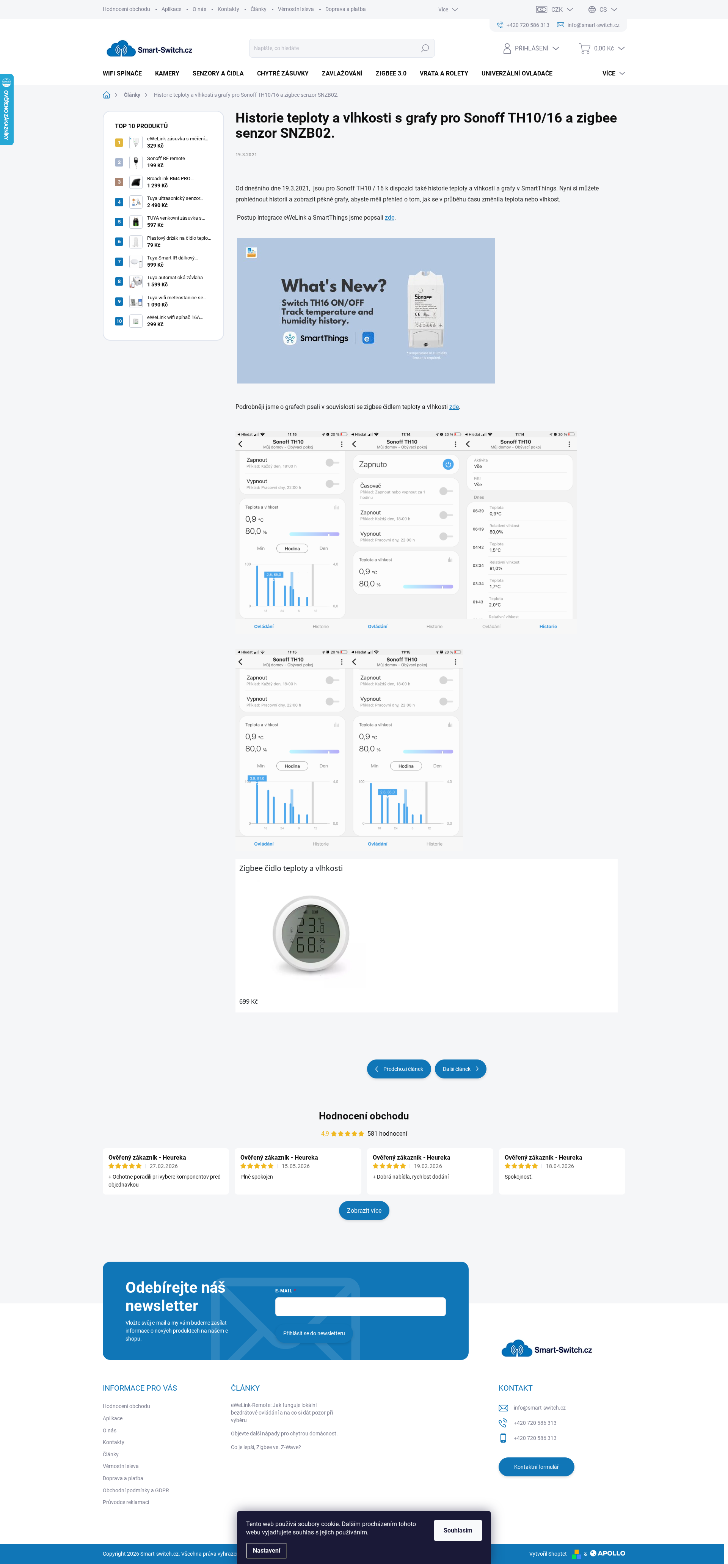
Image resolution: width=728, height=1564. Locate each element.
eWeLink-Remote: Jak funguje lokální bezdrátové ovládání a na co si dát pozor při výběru (282, 1412)
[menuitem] (125, 73)
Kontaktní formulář (536, 1467)
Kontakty (228, 9)
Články (259, 9)
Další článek (457, 1069)
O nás (199, 9)
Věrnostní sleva (296, 9)
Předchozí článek (403, 1069)
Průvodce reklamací (126, 1502)
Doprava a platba (345, 9)
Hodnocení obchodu (126, 9)
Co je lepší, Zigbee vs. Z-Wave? (266, 1447)
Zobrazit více (364, 1210)
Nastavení (266, 1550)
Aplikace (171, 9)
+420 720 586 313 (535, 1423)
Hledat (425, 48)
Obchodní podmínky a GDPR (136, 1490)
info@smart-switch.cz (540, 1408)
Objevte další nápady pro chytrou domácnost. (284, 1433)
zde (389, 217)
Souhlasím (458, 1530)
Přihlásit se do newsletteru (314, 1333)
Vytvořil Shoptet (548, 1554)
